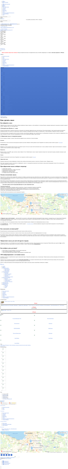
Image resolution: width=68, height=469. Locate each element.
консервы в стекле (8, 77)
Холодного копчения (8, 281)
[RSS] (1, 455)
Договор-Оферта (6, 13)
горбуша (29, 345)
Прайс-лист (5, 10)
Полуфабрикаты (5, 86)
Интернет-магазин (6, 4)
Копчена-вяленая (7, 81)
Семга (10, 345)
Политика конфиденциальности (8, 12)
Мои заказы (5, 423)
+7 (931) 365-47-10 (3, 26)
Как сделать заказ (6, 59)
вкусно (22, 345)
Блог (4, 5)
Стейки (6, 89)
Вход (4, 1)
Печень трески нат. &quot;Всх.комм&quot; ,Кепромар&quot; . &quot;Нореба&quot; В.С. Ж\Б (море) (46, 305)
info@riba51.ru (6, 429)
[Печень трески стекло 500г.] (2, 303)
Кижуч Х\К (9, 310)
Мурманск (7, 345)
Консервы (6, 76)
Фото (3, 58)
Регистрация (6, 2)
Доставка (4, 60)
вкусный (25, 345)
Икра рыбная (6, 71)
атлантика (13, 345)
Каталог (2, 264)
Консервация (6, 75)
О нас (4, 11)
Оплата (4, 8)
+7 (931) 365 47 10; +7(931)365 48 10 (8, 24)
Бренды (4, 70)
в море (17, 345)
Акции (4, 69)
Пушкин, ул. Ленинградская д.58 (6, 29)
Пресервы (6, 79)
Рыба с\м (6, 88)
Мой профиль (5, 425)
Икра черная (7, 73)
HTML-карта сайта (3, 457)
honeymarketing (8, 458)
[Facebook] (4, 455)
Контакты (4, 9)
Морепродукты (5, 85)
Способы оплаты (30, 223)
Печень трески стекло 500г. (10, 301)
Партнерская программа (7, 424)
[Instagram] (11, 455)
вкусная (19, 345)
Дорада (4, 345)
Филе (6, 90)
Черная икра (5, 396)
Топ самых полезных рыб (7, 398)
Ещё (3, 14)
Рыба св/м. (6, 87)
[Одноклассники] (9, 455)
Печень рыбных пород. (9, 80)
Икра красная (7, 72)
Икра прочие (7, 74)
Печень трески (7, 78)
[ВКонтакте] (6, 455)
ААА (1, 345)
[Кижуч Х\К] (3, 310)
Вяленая (6, 82)
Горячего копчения (8, 107)
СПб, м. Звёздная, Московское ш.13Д (7, 27)
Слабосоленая (7, 280)
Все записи (2, 400)
